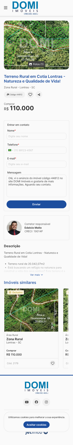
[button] (36, 45)
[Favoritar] (30, 94)
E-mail (11, 158)
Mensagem (14, 172)
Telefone (13, 144)
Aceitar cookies (36, 424)
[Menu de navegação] (5, 8)
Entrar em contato (18, 124)
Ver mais (35, 274)
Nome (11, 130)
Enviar (36, 204)
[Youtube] (27, 402)
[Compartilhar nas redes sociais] (39, 94)
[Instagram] (46, 402)
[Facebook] (36, 402)
